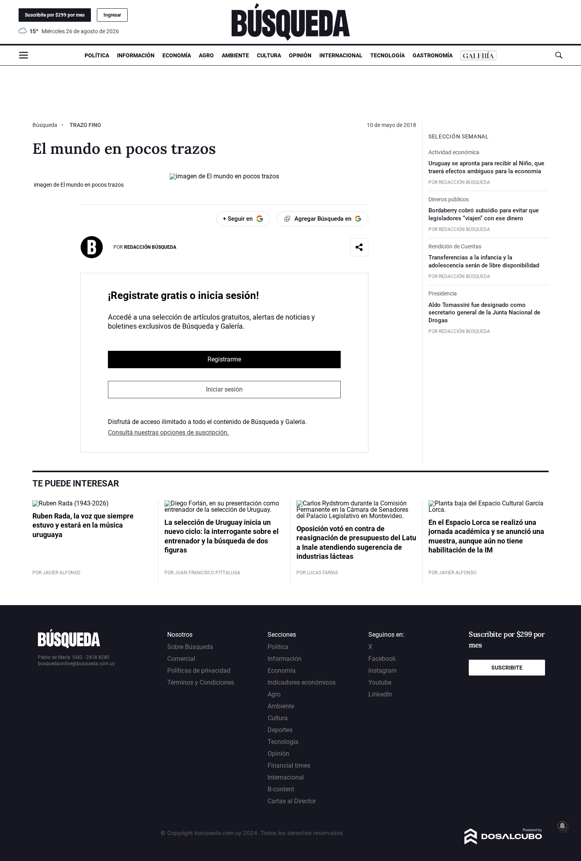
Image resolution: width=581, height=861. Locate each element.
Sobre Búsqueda (190, 647)
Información (136, 55)
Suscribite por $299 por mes (55, 15)
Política (97, 55)
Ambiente (235, 55)
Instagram (382, 670)
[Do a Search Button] (558, 55)
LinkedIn (380, 694)
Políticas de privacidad (198, 670)
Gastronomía (433, 55)
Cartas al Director (292, 801)
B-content (281, 789)
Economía (176, 55)
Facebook (382, 658)
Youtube (379, 682)
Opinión (300, 55)
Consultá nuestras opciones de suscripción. (168, 432)
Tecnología (387, 55)
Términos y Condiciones (200, 682)
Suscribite (507, 667)
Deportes (280, 730)
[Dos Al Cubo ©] (503, 842)
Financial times (289, 765)
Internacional (340, 55)
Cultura (269, 55)
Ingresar (112, 15)
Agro (206, 55)
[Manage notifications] (562, 825)
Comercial (181, 658)
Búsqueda (45, 125)
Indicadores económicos (302, 682)
